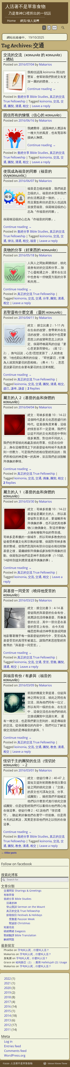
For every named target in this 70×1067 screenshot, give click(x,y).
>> (54, 27)
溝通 (18, 106)
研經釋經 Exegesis (15, 931)
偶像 (46, 478)
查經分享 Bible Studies (32, 97)
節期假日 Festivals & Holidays (24, 915)
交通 (38, 298)
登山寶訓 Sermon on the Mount (25, 907)
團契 (11, 106)
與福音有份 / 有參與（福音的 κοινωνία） (27, 677)
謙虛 (21, 388)
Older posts (9, 852)
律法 (11, 241)
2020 (7, 988)
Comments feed (15, 1051)
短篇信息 (9, 927)
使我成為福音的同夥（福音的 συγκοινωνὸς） (27, 173)
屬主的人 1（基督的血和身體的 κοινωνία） (29, 493)
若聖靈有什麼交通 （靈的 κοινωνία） (33, 312)
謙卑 (14, 388)
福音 (33, 241)
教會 (53, 747)
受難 (53, 662)
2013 (7, 1020)
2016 (7, 1006)
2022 (7, 979)
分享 (46, 298)
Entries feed (12, 1046)
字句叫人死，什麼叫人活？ (33, 950)
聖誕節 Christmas (19, 923)
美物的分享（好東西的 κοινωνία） (31, 249)
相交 (26, 106)
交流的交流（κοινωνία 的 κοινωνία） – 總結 (33, 56)
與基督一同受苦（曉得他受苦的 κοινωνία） (29, 592)
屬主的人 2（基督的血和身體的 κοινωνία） (29, 399)
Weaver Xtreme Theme (57, 1063)
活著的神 (11, 903)
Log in (8, 1041)
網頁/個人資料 (29, 21)
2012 (7, 1025)
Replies (33, 388)
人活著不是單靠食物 (25, 6)
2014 (7, 1016)
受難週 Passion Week (22, 919)
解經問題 (9, 939)
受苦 (46, 662)
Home (11, 21)
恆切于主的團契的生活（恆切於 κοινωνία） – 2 (29, 762)
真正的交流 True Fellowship (36, 294)
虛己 (6, 388)
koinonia (46, 101)
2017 (7, 1002)
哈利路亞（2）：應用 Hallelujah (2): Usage (41, 962)
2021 (7, 983)
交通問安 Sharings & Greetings (22, 890)
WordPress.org (14, 1055)
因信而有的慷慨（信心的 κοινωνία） (33, 115)
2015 (7, 1011)
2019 (7, 992)
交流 (56, 101)
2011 (7, 1030)
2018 (7, 997)
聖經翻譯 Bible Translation (20, 935)
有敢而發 (9, 894)
